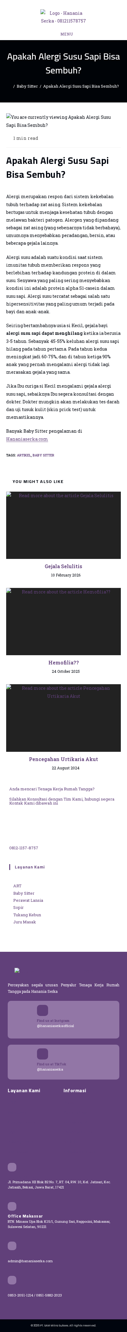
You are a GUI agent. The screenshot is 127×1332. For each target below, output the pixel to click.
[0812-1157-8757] (24, 826)
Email (14, 1255)
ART (12, 1102)
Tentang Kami (76, 1112)
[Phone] (12, 1280)
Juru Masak (18, 1151)
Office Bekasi (22, 1176)
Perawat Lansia (22, 1122)
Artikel (24, 455)
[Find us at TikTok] (42, 1053)
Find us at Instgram (53, 1020)
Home (68, 1102)
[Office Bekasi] (12, 1167)
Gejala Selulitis (63, 566)
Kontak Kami (75, 1122)
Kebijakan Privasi (79, 1151)
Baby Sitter (43, 455)
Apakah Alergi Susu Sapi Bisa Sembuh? (81, 86)
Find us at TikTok (51, 1064)
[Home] (9, 86)
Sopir (12, 1132)
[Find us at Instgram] (42, 1010)
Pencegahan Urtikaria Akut (63, 759)
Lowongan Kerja (78, 1132)
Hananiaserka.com (27, 439)
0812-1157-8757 (23, 848)
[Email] (12, 1246)
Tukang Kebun (20, 1141)
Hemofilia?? (63, 662)
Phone (14, 1289)
